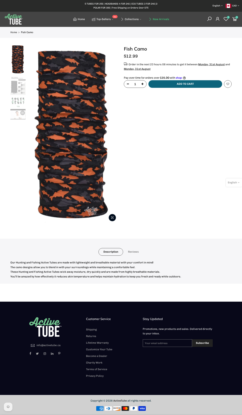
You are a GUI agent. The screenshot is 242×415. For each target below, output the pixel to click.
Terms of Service (96, 369)
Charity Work (94, 362)
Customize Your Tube (99, 349)
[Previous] (34, 134)
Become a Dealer (96, 356)
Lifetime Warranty (97, 342)
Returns (91, 336)
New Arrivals (161, 19)
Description (110, 251)
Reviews (133, 251)
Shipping (91, 329)
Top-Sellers (106, 18)
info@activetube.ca (48, 345)
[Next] (111, 134)
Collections (132, 19)
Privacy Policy (95, 376)
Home (81, 19)
